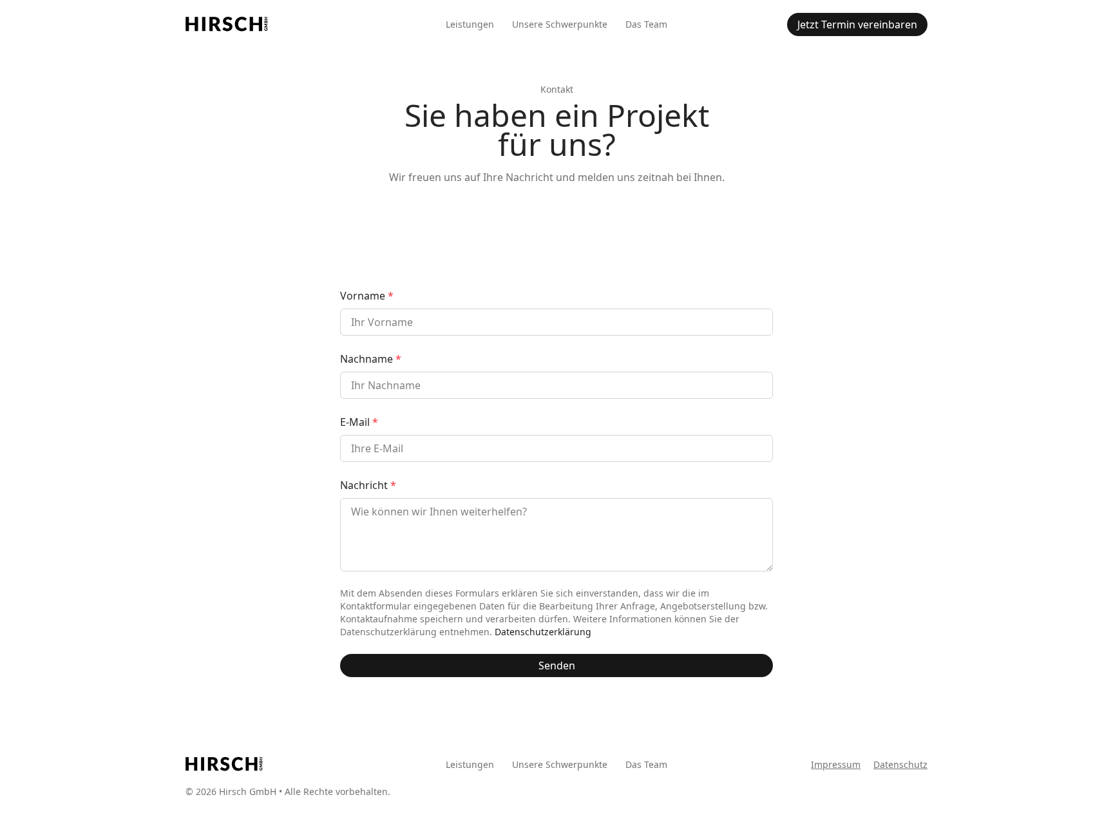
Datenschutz (900, 764)
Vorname (367, 296)
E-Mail (359, 422)
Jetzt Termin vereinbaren (857, 24)
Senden (556, 665)
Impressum (836, 764)
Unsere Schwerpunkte (559, 24)
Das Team (646, 24)
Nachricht (368, 485)
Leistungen (470, 24)
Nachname (370, 359)
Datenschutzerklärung (543, 632)
